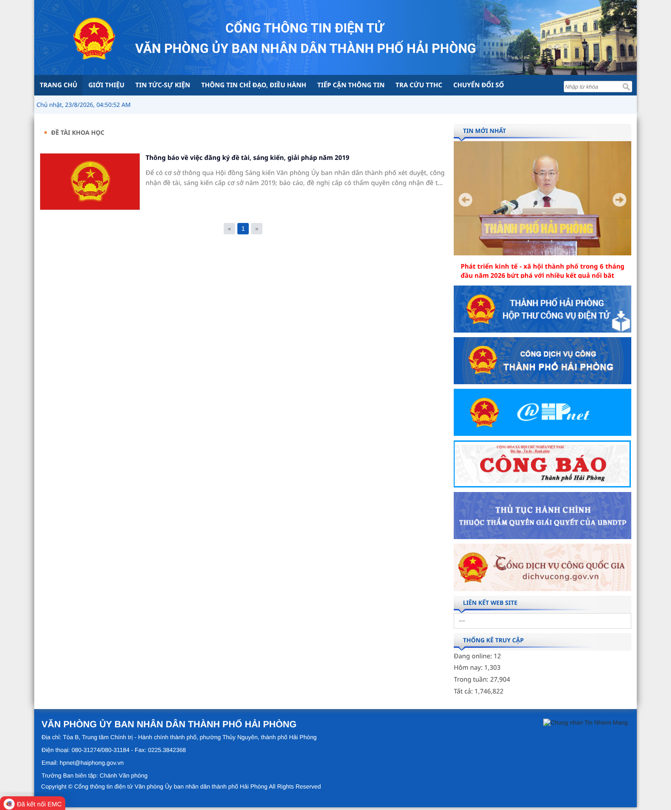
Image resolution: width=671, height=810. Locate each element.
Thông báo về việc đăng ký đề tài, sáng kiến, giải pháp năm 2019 (247, 158)
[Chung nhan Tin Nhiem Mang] (585, 722)
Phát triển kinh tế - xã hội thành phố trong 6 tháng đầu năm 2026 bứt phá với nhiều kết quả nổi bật (542, 271)
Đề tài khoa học (78, 132)
